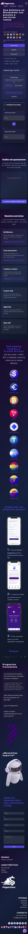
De (4, 109)
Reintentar (8, 85)
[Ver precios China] (17, 37)
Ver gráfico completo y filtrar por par (14, 201)
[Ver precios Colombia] (14, 34)
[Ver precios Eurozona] (8, 34)
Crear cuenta (14, 45)
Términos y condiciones (7, 859)
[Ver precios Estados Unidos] (5, 34)
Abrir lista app (18, 85)
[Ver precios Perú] (14, 37)
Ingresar (14, 49)
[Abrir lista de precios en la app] (20, 37)
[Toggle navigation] (26, 3)
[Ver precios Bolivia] (17, 34)
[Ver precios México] (8, 37)
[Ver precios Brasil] (23, 34)
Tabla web (14, 96)
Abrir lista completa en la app (14, 92)
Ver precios (14, 54)
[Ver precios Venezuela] (20, 34)
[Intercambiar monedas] (14, 124)
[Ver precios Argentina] (11, 34)
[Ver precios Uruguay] (11, 37)
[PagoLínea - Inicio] (7, 3)
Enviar (14, 846)
